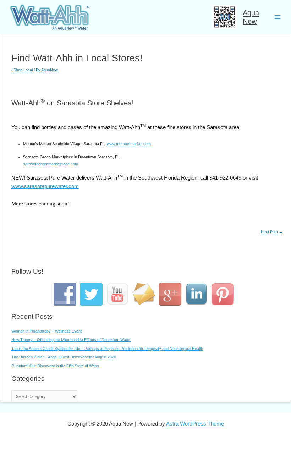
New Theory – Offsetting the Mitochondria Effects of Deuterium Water (71, 340)
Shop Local (23, 70)
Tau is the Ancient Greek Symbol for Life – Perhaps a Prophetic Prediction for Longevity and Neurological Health (107, 348)
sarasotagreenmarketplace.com (50, 164)
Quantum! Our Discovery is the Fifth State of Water (55, 366)
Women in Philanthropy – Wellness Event (46, 331)
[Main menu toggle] (277, 17)
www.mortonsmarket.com (129, 144)
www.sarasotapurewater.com (45, 186)
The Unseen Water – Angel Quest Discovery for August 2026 (63, 357)
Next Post (272, 232)
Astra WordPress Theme (195, 424)
